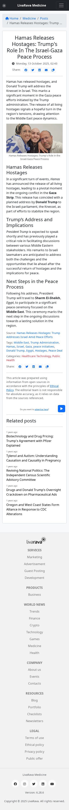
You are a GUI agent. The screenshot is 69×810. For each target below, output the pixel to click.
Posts (44, 18)
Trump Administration (44, 342)
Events (34, 676)
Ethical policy (34, 745)
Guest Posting (34, 571)
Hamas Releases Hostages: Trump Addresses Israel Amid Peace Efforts (33, 335)
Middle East (21, 342)
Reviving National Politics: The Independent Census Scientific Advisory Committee (28, 475)
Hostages (41, 350)
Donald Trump (15, 350)
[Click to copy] (53, 70)
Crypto (34, 625)
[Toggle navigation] (61, 5)
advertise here (41, 409)
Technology (34, 632)
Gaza (28, 346)
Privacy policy (34, 751)
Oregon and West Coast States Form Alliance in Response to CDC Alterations (32, 509)
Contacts (34, 683)
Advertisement (34, 564)
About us (34, 670)
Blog (34, 700)
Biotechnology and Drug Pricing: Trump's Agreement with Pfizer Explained (29, 441)
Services (35, 550)
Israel (20, 346)
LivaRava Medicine (31, 5)
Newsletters (34, 721)
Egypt (30, 350)
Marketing (34, 557)
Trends (34, 611)
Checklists (34, 714)
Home (14, 18)
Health (34, 653)
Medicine (29, 18)
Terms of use (34, 738)
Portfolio (34, 707)
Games (35, 639)
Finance (34, 618)
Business (34, 594)
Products (34, 588)
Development (34, 578)
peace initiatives (43, 346)
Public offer (34, 758)
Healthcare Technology (36, 356)
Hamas (10, 346)
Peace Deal (55, 350)
